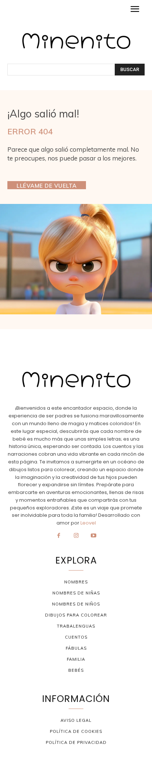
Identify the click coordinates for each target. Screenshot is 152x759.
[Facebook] (59, 536)
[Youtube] (94, 536)
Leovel (88, 522)
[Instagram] (76, 536)
